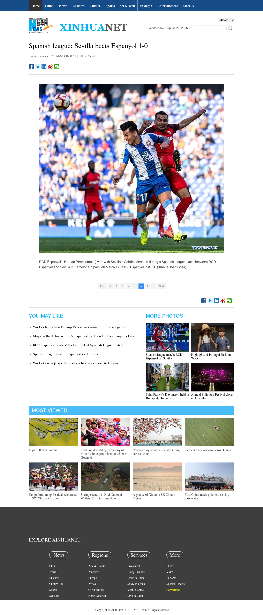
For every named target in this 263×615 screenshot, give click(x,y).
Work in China (135, 578)
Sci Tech (54, 596)
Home (35, 5)
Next (161, 286)
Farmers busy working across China (208, 450)
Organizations (96, 590)
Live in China (135, 596)
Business (78, 5)
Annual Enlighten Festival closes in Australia (212, 396)
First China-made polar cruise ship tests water (207, 496)
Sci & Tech (127, 5)
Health (53, 602)
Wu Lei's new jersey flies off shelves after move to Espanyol (77, 362)
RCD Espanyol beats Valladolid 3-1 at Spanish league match (78, 344)
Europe (92, 578)
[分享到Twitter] (37, 66)
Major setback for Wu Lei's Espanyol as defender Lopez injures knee (84, 335)
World (63, 5)
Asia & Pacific (96, 566)
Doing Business (136, 572)
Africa (92, 584)
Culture (95, 5)
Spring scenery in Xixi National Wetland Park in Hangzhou (101, 496)
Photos (170, 566)
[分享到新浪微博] (50, 66)
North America (97, 596)
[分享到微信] (56, 66)
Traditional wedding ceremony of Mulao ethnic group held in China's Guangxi (103, 453)
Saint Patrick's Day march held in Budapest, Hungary (167, 396)
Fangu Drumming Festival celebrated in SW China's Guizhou (53, 496)
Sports (110, 5)
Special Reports (175, 584)
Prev (102, 286)
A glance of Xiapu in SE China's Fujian (154, 496)
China (49, 5)
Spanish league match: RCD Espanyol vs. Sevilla (164, 356)
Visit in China (135, 590)
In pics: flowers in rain (43, 450)
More (189, 5)
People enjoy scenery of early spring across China (156, 452)
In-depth (146, 5)
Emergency (134, 602)
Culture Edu (56, 584)
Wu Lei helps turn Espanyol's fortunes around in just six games (80, 326)
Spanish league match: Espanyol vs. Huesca (65, 353)
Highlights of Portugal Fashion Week (211, 356)
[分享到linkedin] (44, 66)
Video (169, 572)
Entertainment (167, 5)
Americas (93, 572)
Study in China (136, 584)
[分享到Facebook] (31, 66)
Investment (133, 566)
